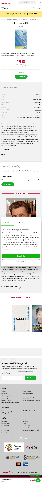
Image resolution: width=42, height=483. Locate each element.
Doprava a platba (6, 400)
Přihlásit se (30, 378)
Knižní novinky (27, 391)
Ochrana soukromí (28, 398)
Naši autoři (4, 393)
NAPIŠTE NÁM (36, 475)
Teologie (25, 19)
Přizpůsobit (20, 262)
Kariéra (25, 423)
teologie (38, 92)
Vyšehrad (38, 110)
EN (40, 3)
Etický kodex (26, 426)
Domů (3, 19)
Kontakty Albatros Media (30, 411)
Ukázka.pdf (6, 155)
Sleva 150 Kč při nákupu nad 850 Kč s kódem (21, 13)
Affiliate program (28, 396)
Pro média (4, 432)
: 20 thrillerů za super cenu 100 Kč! (16, 15)
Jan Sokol (21, 26)
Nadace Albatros (28, 428)
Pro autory (4, 428)
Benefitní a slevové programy (10, 402)
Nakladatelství (5, 423)
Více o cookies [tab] (34, 223)
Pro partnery (5, 430)
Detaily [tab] (21, 223)
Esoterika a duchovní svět (13, 19)
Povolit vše (21, 256)
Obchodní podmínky (7, 396)
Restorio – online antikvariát (31, 430)
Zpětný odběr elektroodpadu (31, 400)
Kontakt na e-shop (6, 411)
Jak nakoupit (5, 398)
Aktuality (4, 391)
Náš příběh (4, 421)
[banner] (10, 2)
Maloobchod (5, 426)
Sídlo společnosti (6, 413)
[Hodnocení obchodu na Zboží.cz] (32, 446)
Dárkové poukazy (28, 393)
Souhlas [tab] (7, 223)
